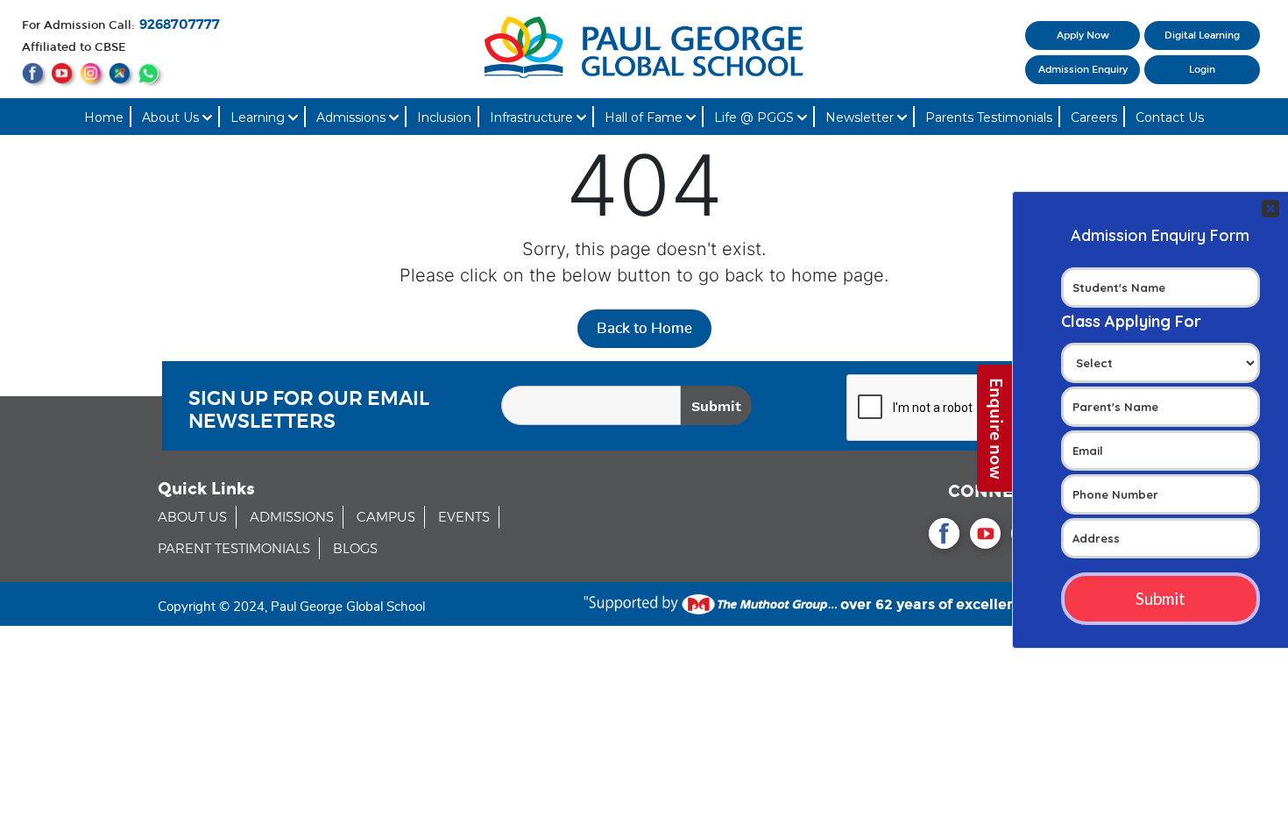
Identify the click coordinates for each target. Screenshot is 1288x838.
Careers (1094, 117)
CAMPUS (386, 517)
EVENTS (464, 517)
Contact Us (1170, 117)
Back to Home (644, 328)
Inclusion (444, 117)
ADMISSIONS (292, 517)
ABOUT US (192, 517)
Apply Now (1083, 35)
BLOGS (355, 549)
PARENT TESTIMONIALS (234, 549)
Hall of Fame (645, 117)
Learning (259, 117)
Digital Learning (1202, 35)
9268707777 (179, 25)
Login (1202, 69)
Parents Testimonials (988, 117)
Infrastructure (533, 117)
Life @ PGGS (755, 117)
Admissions (352, 117)
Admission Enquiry (1083, 69)
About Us (172, 117)
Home (104, 117)
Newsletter (861, 117)
